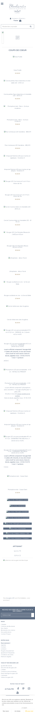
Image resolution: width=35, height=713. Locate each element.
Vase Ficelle (17, 70)
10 (17, 174)
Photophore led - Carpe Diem (17, 489)
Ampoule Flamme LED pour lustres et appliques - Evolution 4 (17, 170)
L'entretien (4, 675)
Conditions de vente (7, 654)
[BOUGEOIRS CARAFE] (17, 500)
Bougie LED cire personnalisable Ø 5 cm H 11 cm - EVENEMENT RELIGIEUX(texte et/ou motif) (17, 451)
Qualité (17, 551)
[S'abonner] (32, 615)
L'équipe (3, 624)
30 (17, 274)
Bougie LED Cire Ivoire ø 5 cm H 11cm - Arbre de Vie (17, 195)
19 (17, 124)
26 (17, 199)
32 (17, 322)
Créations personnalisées (9, 671)
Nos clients (4, 628)
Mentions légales (6, 656)
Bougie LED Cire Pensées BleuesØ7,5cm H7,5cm (17, 246)
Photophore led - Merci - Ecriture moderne (17, 120)
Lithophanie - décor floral (17, 271)
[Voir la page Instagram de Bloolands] (29, 688)
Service (17, 555)
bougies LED (10, 598)
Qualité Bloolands (6, 666)
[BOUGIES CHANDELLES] (17, 512)
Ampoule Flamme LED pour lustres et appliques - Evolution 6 (17, 425)
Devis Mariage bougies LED (9, 673)
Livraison (3, 649)
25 (17, 148)
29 (6, 361)
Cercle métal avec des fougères (17, 319)
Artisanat (17, 546)
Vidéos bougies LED (7, 677)
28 (17, 403)
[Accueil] (17, 8)
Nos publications (6, 632)
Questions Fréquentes (7, 653)
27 (17, 298)
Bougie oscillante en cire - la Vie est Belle (17, 295)
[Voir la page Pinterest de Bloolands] (23, 688)
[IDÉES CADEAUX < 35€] (17, 533)
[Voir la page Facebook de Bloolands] (18, 688)
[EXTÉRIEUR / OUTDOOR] (17, 538)
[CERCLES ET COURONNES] (17, 518)
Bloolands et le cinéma (8, 630)
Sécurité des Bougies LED (9, 667)
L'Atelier (3, 669)
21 (17, 492)
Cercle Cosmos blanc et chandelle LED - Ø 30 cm (17, 221)
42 (17, 98)
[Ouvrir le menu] (2, 3)
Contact (3, 647)
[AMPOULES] (18, 506)
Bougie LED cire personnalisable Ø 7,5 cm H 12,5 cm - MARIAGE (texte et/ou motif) (17, 345)
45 (17, 250)
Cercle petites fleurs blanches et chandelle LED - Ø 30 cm (17, 95)
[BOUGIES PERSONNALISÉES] (17, 524)
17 (6, 467)
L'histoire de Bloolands (8, 626)
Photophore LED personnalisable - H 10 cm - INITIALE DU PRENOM (17, 383)
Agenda (3, 645)
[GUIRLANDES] (17, 529)
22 (17, 73)
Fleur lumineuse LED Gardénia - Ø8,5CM (17, 145)
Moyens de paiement (7, 651)
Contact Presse (5, 634)
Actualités (9, 689)
